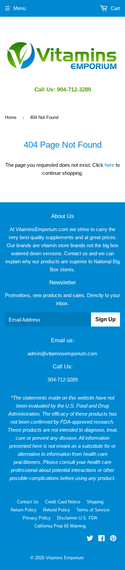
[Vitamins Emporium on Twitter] (90, 539)
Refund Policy (56, 509)
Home (10, 117)
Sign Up (105, 319)
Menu (19, 8)
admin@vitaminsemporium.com (62, 353)
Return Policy (24, 509)
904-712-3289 (63, 379)
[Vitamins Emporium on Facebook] (101, 539)
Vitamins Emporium (65, 557)
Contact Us (28, 501)
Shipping (95, 501)
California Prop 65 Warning (60, 525)
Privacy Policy (37, 517)
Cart (114, 8)
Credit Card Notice (62, 501)
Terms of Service (92, 509)
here (109, 165)
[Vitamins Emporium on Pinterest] (113, 539)
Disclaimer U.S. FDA (77, 517)
